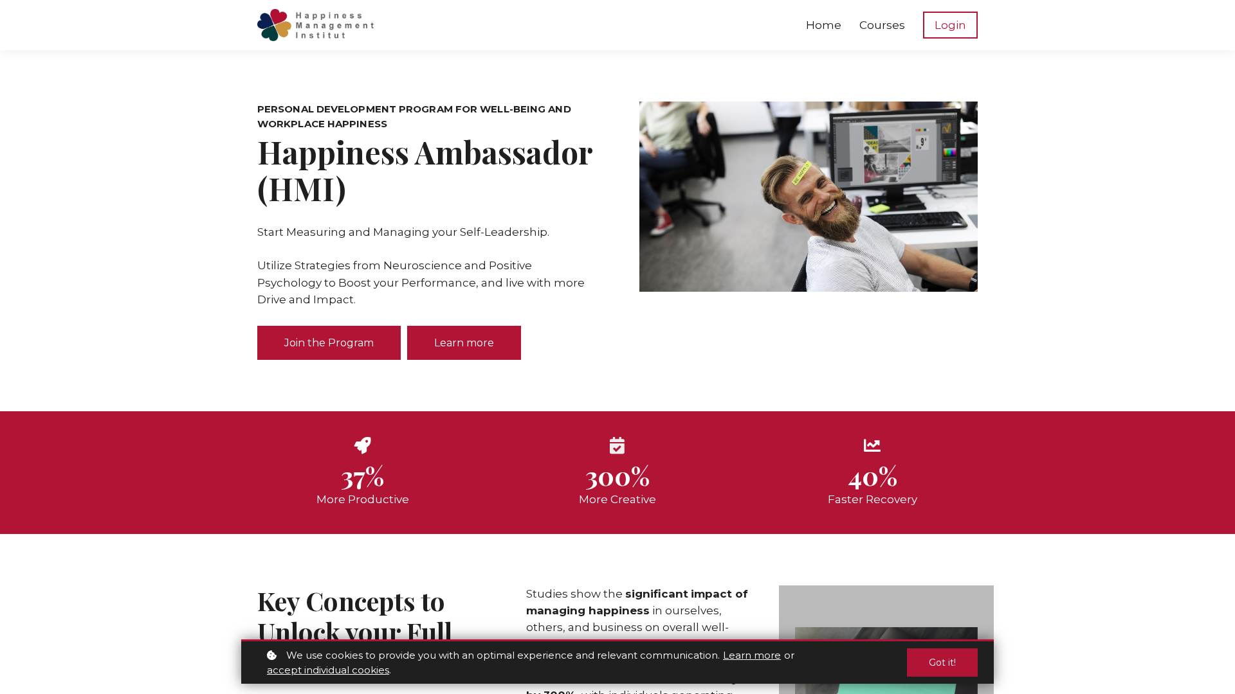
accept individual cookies (328, 670)
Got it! (942, 662)
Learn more (752, 655)
